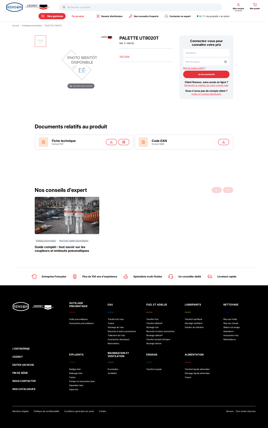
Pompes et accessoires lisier (82, 381)
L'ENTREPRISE (21, 348)
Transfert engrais (154, 369)
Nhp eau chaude (230, 323)
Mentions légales (20, 411)
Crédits (102, 411)
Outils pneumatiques (78, 319)
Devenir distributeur (112, 16)
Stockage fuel (152, 327)
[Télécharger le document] (111, 142)
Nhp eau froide (230, 319)
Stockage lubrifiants (193, 323)
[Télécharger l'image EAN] (223, 142)
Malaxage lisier (76, 373)
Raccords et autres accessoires (122, 331)
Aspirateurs (228, 331)
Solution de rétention (194, 327)
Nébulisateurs (229, 339)
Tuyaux (111, 323)
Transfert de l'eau (116, 319)
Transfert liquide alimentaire (197, 369)
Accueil (15, 25)
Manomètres (113, 343)
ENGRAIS (151, 354)
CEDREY (17, 356)
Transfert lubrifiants (193, 319)
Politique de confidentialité (46, 411)
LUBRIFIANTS (193, 304)
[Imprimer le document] (123, 142)
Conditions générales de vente (79, 411)
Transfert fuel (152, 319)
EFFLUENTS (76, 354)
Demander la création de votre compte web (206, 85)
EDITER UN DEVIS (23, 364)
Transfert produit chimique (158, 339)
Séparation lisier (76, 385)
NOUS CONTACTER (24, 381)
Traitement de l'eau (116, 335)
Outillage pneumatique (32, 25)
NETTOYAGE (231, 304)
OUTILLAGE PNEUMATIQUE (78, 304)
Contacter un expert (180, 16)
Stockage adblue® (154, 335)
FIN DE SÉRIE (20, 372)
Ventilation (112, 373)
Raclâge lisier (75, 369)
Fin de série (78, 16)
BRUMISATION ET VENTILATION (118, 354)
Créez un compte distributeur (206, 94)
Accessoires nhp (231, 335)
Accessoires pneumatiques (81, 323)
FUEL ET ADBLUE (156, 304)
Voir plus (124, 56)
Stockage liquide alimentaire (197, 373)
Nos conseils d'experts (146, 16)
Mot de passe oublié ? (194, 68)
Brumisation (113, 369)
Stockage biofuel (153, 343)
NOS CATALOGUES (23, 389)
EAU (110, 304)
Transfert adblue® (154, 323)
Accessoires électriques (118, 339)
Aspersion (73, 389)
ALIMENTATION (194, 354)
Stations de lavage (231, 327)
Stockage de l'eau (116, 327)
